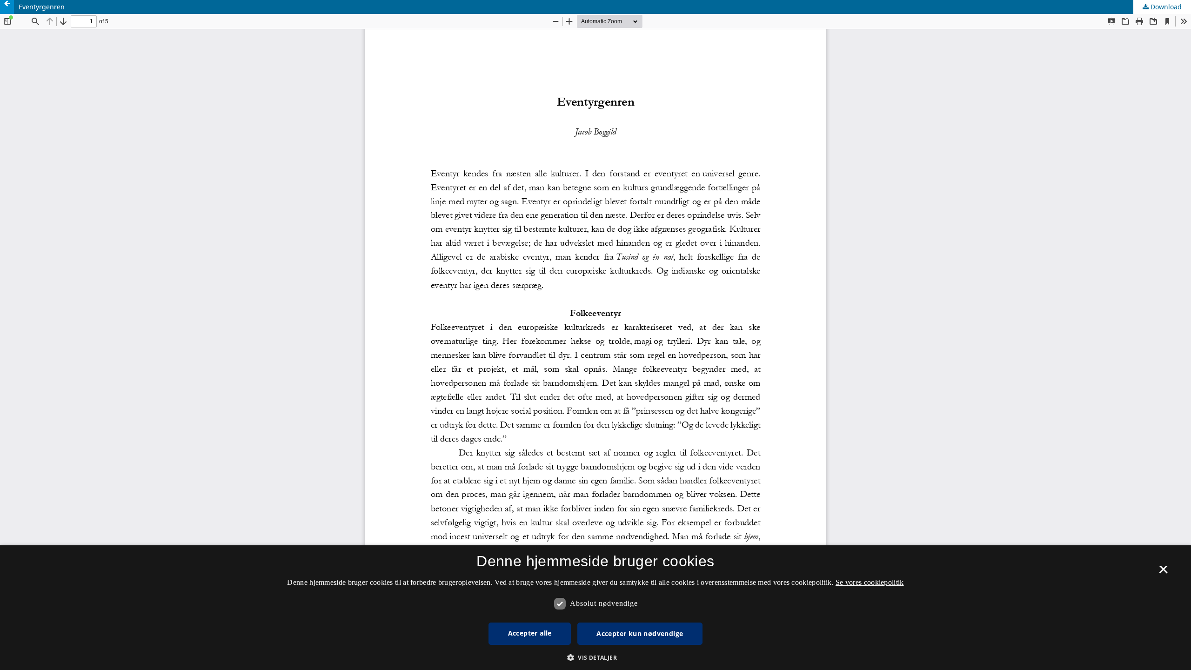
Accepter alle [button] (530, 633)
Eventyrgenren (42, 6)
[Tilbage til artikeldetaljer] (7, 7)
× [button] (1163, 572)
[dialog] (595, 607)
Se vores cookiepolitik (870, 582)
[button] (595, 657)
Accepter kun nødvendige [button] (639, 633)
